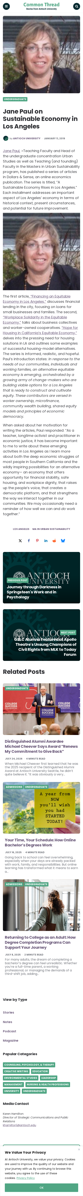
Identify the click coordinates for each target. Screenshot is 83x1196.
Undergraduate (15, 99)
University (11, 1091)
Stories (8, 1012)
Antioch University (26, 138)
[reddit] (54, 540)
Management (13, 1084)
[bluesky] (62, 540)
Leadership (48, 1078)
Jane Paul (11, 150)
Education (40, 1071)
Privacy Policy (26, 1178)
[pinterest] (37, 540)
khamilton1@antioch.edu (19, 1125)
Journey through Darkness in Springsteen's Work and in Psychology (34, 592)
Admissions (14, 787)
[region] (41, 1171)
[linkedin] (45, 540)
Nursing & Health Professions (48, 1084)
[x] (20, 540)
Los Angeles (21, 529)
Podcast (9, 1031)
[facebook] (28, 540)
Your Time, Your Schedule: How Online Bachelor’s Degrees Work (40, 842)
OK (42, 1188)
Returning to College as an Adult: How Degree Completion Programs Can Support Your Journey (40, 942)
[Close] (79, 1149)
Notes (7, 1022)
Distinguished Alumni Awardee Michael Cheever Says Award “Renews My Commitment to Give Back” (41, 746)
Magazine (10, 1040)
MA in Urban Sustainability (51, 529)
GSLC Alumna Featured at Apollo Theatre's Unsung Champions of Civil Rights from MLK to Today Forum (45, 647)
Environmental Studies (20, 1078)
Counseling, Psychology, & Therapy (29, 1064)
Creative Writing (16, 1071)
